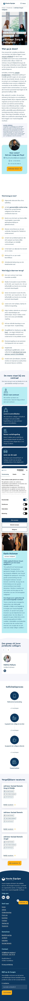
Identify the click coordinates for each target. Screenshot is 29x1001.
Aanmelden (6, 992)
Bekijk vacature (8, 804)
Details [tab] (14, 474)
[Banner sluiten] (26, 470)
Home (3, 7)
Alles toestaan (14, 520)
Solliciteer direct (13, 168)
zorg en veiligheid (7, 56)
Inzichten (5, 918)
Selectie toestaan (14, 524)
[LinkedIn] (5, 671)
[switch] (25, 504)
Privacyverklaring (7, 964)
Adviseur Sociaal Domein (13, 812)
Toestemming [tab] (5, 474)
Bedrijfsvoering (6, 935)
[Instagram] (8, 897)
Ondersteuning (6, 912)
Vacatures (9, 7)
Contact (4, 920)
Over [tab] (24, 474)
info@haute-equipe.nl (8, 952)
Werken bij (5, 923)
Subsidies (5, 940)
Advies (4, 909)
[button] (8, 650)
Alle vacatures (13, 863)
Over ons (5, 915)
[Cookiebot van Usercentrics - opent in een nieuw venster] (17, 470)
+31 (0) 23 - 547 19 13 (8, 954)
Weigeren (14, 529)
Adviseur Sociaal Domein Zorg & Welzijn (13, 787)
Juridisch (4, 938)
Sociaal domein (6, 943)
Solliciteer (22, 902)
